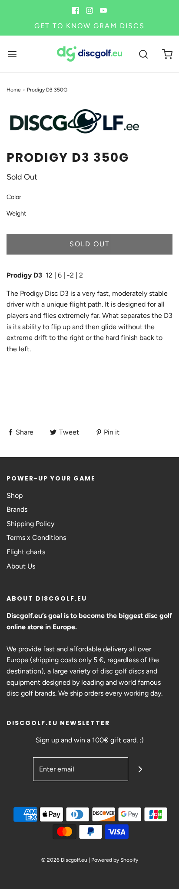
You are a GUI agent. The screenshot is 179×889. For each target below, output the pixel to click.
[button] (89, 128)
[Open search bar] (143, 54)
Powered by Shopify (114, 860)
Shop (15, 495)
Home (14, 90)
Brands (17, 509)
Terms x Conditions (36, 537)
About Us (21, 566)
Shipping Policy (30, 524)
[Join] (140, 769)
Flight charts (26, 552)
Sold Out (90, 244)
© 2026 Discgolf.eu (64, 860)
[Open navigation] (12, 54)
